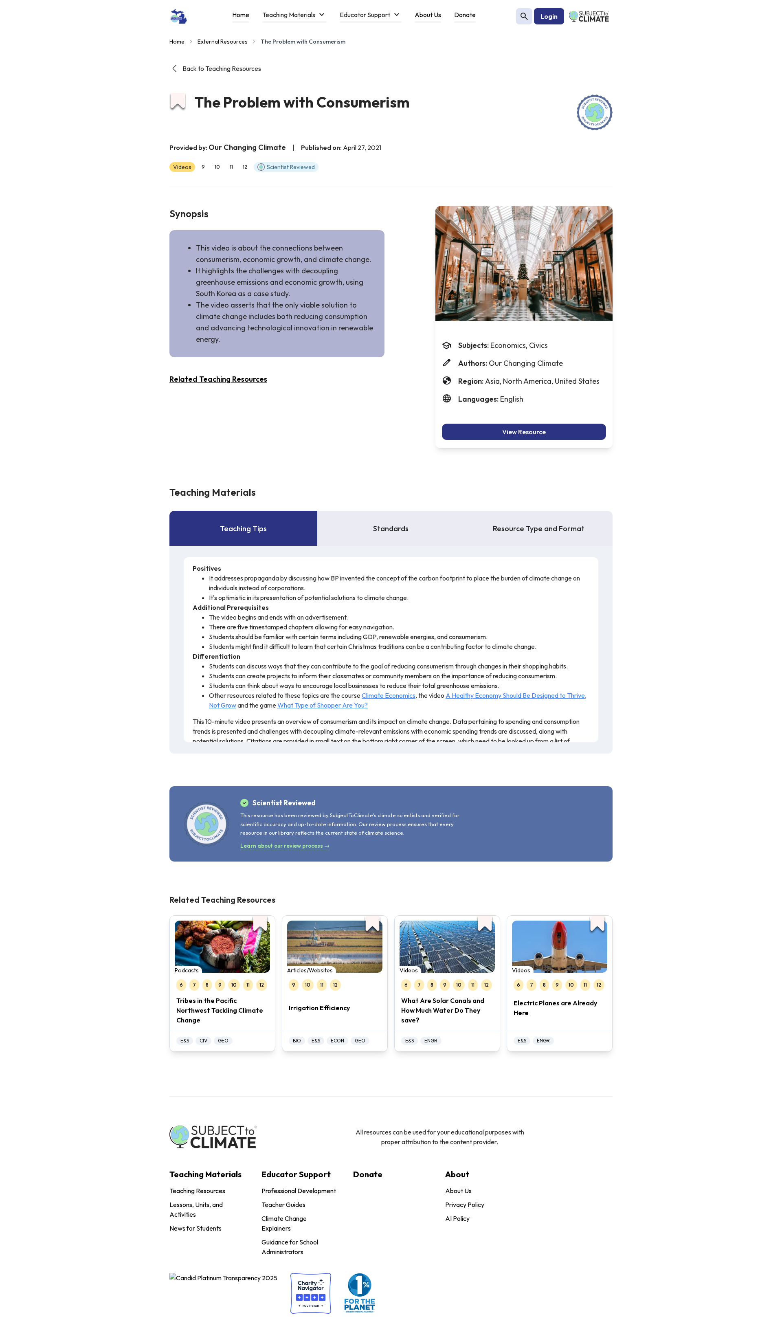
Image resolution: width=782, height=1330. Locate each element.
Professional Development (298, 1191)
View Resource (524, 432)
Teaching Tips (243, 528)
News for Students (195, 1228)
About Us (458, 1191)
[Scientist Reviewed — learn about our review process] (595, 112)
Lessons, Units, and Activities (196, 1209)
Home (177, 41)
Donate (367, 1174)
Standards (391, 528)
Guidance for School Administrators (289, 1247)
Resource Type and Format (538, 528)
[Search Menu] (524, 16)
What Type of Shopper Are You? (322, 705)
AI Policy (457, 1218)
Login (549, 16)
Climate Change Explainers (284, 1223)
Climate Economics (388, 695)
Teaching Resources (197, 1191)
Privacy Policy (464, 1204)
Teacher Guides (283, 1204)
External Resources (223, 41)
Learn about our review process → (284, 845)
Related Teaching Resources (218, 379)
